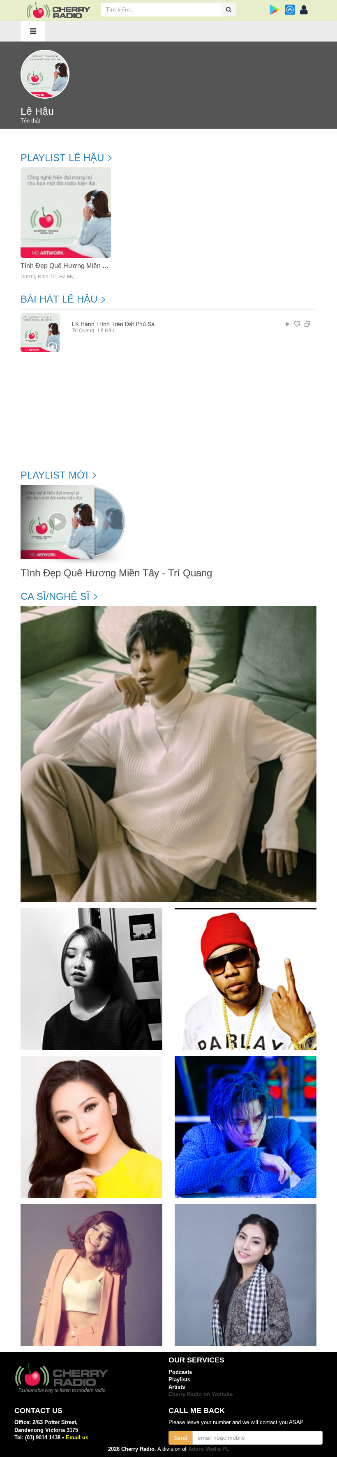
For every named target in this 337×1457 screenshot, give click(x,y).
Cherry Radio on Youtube (200, 1394)
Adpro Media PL (208, 1449)
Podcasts (180, 1372)
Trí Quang (83, 330)
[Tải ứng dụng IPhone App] (290, 10)
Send (180, 1437)
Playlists (179, 1379)
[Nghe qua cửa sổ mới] (307, 324)
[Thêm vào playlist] (297, 324)
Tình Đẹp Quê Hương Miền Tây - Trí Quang (84, 265)
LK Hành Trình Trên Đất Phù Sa (113, 324)
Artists (176, 1387)
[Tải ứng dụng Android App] (275, 10)
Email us (77, 1437)
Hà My (66, 277)
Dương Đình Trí (38, 277)
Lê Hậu (106, 330)
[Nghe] (288, 324)
